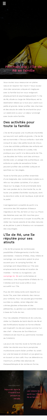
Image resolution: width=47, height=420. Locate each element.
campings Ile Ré (10, 276)
